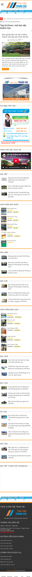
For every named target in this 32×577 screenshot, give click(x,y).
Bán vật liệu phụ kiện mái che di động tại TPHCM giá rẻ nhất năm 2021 (18, 287)
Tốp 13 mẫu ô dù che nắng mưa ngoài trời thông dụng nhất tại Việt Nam (19, 434)
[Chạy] (3, 167)
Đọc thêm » (5, 69)
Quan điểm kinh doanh (6, 556)
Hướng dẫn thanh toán (6, 540)
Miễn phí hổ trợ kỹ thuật (6, 562)
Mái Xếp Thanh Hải (20, 570)
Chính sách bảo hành (5, 543)
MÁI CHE (4, 281)
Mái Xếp (21, 39)
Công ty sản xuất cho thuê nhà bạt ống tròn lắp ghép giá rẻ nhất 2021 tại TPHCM (19, 395)
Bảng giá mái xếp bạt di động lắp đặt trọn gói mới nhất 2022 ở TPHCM (18, 180)
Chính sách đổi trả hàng (6, 548)
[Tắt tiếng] (26, 167)
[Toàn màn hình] (29, 167)
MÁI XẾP (3, 174)
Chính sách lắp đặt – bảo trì (7, 564)
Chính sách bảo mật (5, 559)
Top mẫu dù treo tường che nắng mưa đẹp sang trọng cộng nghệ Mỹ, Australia (19, 426)
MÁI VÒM (4, 356)
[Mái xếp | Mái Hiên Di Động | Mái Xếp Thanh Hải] (16, 5)
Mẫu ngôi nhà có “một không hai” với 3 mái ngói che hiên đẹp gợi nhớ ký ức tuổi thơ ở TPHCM (18, 449)
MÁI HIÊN (4, 252)
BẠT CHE (4, 383)
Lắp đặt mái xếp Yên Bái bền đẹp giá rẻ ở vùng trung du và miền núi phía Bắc (19, 194)
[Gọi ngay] (16, 573)
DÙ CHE (3, 412)
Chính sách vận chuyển (6, 546)
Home (3, 21)
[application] (16, 160)
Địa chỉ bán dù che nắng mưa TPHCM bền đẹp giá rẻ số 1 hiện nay (18, 417)
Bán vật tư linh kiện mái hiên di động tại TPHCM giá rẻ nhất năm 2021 (18, 265)
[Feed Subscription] (31, 30)
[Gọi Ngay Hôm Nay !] (16, 125)
